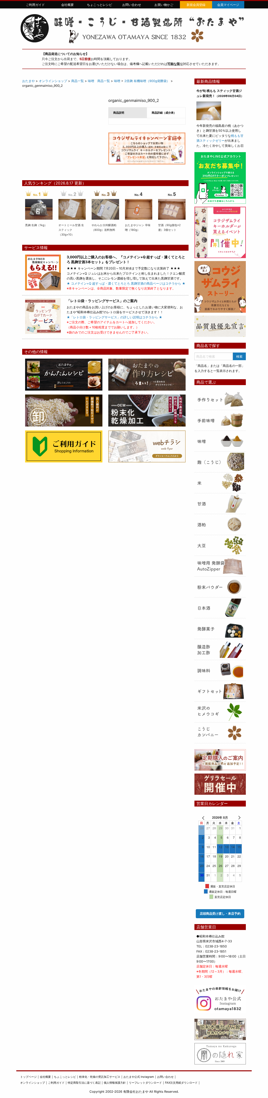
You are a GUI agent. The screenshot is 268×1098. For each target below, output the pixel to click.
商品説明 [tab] (118, 112)
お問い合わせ (131, 5)
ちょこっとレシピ (99, 5)
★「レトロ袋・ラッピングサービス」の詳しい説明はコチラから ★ (114, 317)
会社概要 (67, 5)
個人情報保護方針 (115, 1082)
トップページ (28, 1076)
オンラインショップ (53, 81)
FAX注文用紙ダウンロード (181, 1082)
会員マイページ (228, 5)
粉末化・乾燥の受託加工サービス (99, 1076)
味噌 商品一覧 (99, 81)
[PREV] (204, 817)
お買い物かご (163, 5)
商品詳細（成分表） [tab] (164, 112)
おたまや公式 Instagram (138, 1076)
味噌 (117, 81)
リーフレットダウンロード (145, 1082)
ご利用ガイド (35, 5)
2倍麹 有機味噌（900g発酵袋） (147, 81)
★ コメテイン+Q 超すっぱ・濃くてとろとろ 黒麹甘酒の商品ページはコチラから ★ (126, 283)
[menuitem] (35, 4)
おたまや (28, 81)
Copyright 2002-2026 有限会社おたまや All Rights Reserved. (134, 1091)
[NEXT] (236, 817)
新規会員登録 (196, 5)
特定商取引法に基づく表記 (84, 1082)
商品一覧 (77, 81)
